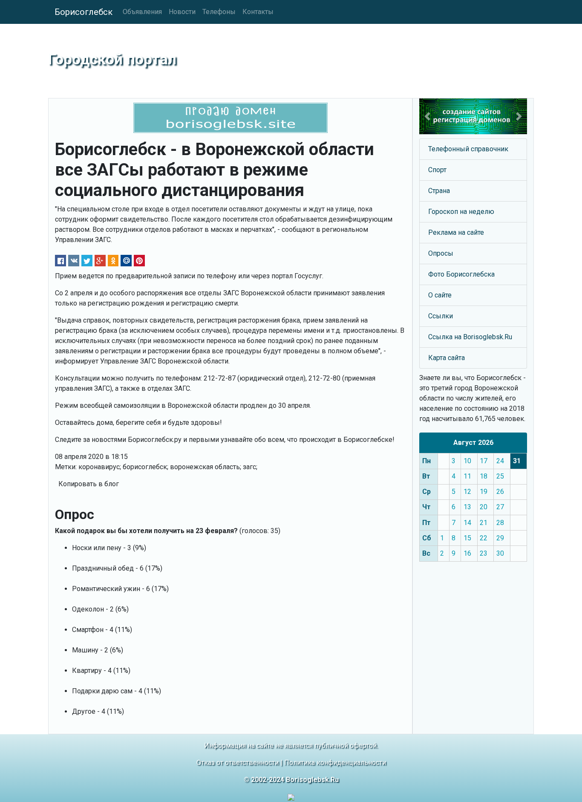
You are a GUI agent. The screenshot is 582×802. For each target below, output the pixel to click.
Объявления (142, 12)
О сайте (440, 295)
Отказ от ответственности (237, 763)
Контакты (258, 12)
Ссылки (440, 316)
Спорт (437, 170)
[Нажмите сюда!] (473, 116)
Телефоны (219, 12)
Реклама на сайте (456, 232)
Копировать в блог (88, 484)
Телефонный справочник (468, 149)
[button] (427, 116)
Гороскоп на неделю (461, 212)
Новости (182, 12)
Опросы (440, 253)
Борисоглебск (83, 12)
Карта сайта (446, 358)
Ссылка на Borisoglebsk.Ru (470, 337)
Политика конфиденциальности (335, 763)
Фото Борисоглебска (461, 274)
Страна (439, 191)
